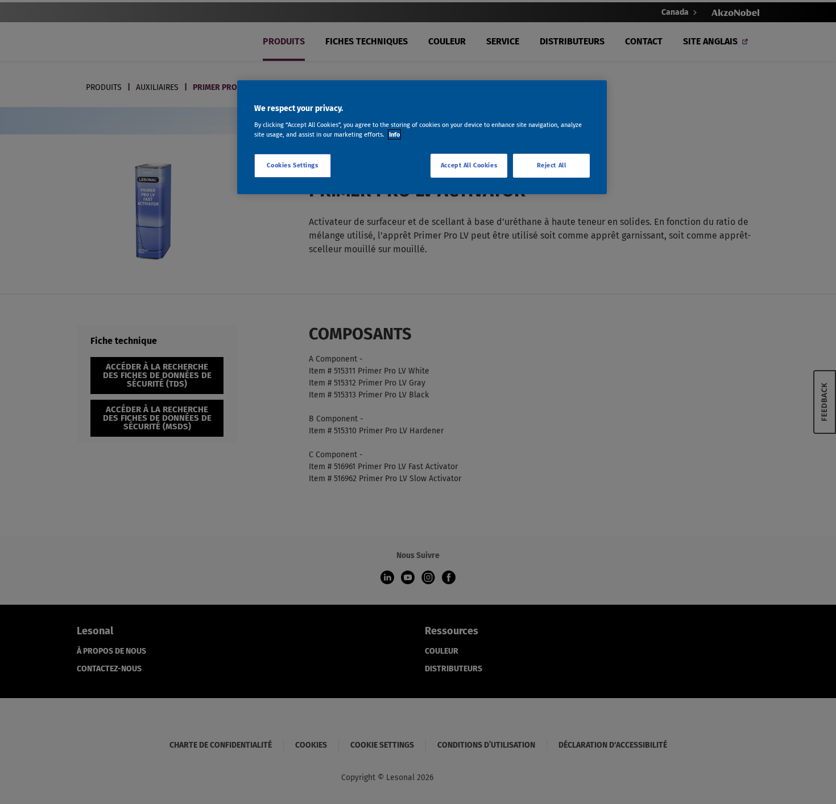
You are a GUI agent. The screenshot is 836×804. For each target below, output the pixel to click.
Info (394, 134)
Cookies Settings (292, 165)
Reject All (551, 165)
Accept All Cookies (469, 165)
